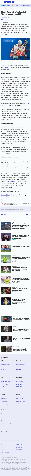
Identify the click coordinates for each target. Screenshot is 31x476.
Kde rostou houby (16, 412)
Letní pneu (24, 434)
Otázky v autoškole (19, 403)
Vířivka (17, 424)
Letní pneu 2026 (19, 396)
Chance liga (3, 379)
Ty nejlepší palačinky (20, 379)
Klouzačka (22, 423)
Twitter (2, 449)
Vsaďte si (3, 65)
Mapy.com (3, 412)
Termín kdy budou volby (5, 367)
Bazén (2, 423)
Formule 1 (3, 386)
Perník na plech (19, 387)
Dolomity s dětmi (4, 404)
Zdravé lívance (19, 383)
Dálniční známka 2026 (20, 398)
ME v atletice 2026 (4, 384)
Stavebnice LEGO (11, 434)
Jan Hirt (17, 366)
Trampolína (13, 423)
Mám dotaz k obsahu (20, 446)
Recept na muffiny (19, 381)
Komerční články (5, 17)
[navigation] (2, 2)
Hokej (13, 5)
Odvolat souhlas (19, 449)
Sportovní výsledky (16, 245)
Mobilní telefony (4, 434)
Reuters (25, 459)
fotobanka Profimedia (5, 460)
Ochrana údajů (19, 444)
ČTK (20, 459)
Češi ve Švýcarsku (4, 401)
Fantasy (3, 5)
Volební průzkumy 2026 (5, 364)
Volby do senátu (4, 369)
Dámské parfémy (18, 434)
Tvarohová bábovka (20, 384)
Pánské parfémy (20, 435)
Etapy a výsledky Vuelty (20, 364)
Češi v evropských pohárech (6, 413)
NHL (2, 387)
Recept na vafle (19, 386)
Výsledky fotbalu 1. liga (5, 381)
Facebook (3, 446)
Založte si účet (5, 195)
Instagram (3, 447)
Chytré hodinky (13, 435)
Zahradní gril (13, 424)
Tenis (17, 5)
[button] (15, 49)
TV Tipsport (6, 67)
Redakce (2, 442)
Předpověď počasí (9, 412)
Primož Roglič (18, 369)
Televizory (8, 435)
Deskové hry (3, 435)
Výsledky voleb (4, 366)
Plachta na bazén (7, 423)
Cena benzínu (22, 412)
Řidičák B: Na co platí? (20, 401)
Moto (21, 5)
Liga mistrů (14, 266)
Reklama (2, 450)
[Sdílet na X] (4, 19)
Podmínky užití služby (20, 442)
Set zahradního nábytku (5, 424)
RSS (2, 444)
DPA (22, 459)
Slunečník (17, 423)
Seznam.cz (22, 2)
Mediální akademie (20, 447)
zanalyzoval (13, 181)
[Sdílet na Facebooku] (2, 19)
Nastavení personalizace (20, 450)
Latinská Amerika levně (5, 403)
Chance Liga (14, 287)
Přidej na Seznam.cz (5, 452)
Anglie (13, 276)
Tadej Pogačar (19, 367)
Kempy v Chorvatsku (5, 396)
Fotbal (8, 5)
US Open (14, 222)
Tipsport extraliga (4, 383)
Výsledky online (27, 5)
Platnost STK (18, 404)
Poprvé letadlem (4, 398)
